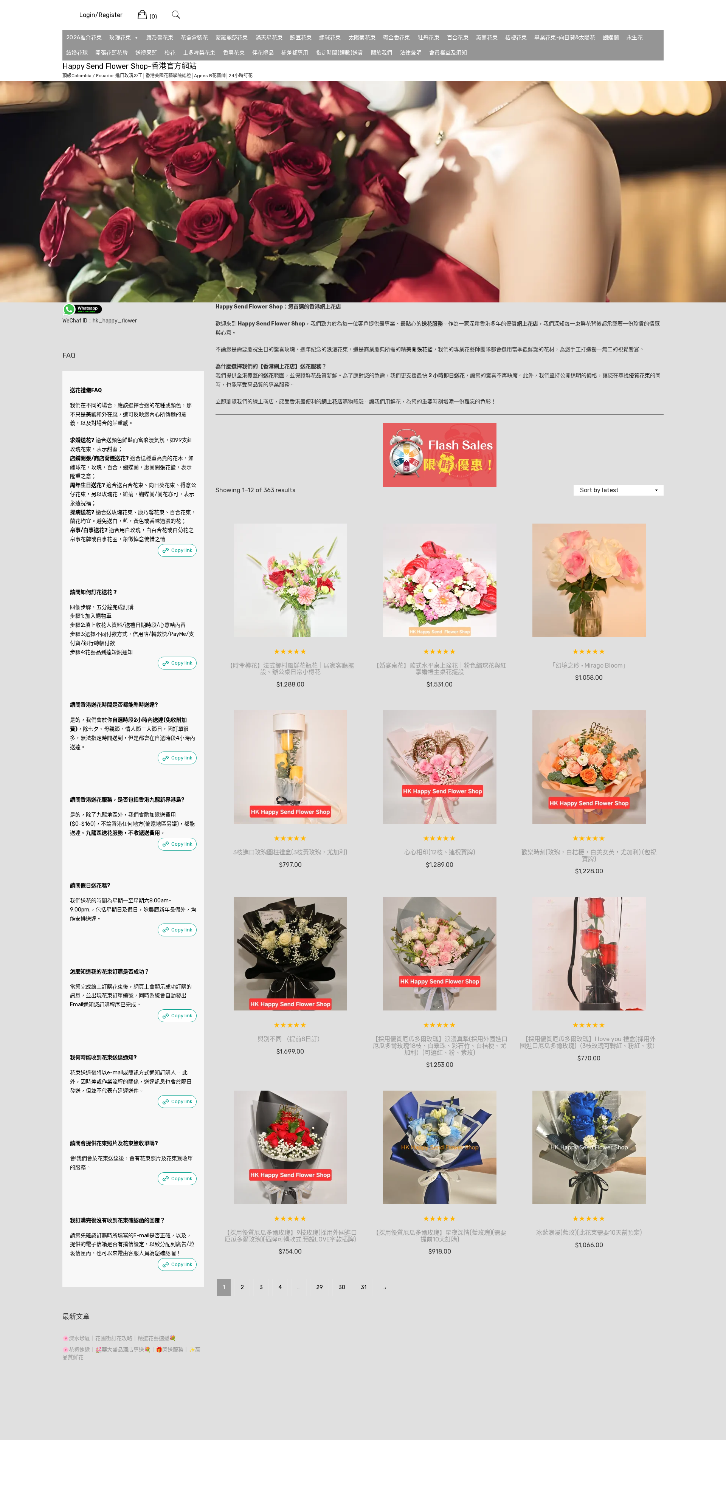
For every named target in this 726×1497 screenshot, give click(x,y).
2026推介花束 (84, 37)
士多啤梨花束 (199, 53)
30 (341, 1287)
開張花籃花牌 (111, 53)
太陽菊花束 (362, 37)
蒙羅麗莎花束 (232, 37)
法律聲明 (411, 53)
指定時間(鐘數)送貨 (339, 53)
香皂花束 (234, 53)
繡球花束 (330, 37)
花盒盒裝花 (194, 37)
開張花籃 (422, 349)
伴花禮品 (263, 53)
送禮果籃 (146, 53)
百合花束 (457, 37)
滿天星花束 (269, 37)
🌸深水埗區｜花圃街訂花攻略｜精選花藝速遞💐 (119, 1338)
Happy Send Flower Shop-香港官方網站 (129, 66)
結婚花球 (77, 53)
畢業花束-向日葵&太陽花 (564, 37)
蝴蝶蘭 (611, 37)
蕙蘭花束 (487, 37)
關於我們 (381, 53)
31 (363, 1287)
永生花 (635, 37)
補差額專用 (295, 53)
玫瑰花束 (120, 37)
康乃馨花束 (160, 37)
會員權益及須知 (448, 53)
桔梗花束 (516, 37)
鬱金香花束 (396, 37)
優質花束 (639, 375)
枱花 (169, 53)
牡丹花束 (428, 37)
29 (319, 1287)
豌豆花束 (301, 37)
